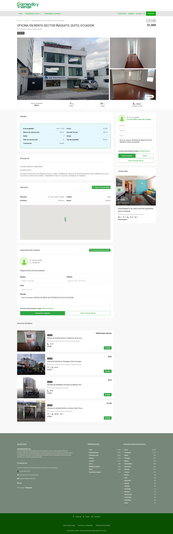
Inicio (20, 13)
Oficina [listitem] (91, 458)
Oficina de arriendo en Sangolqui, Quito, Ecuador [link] (64, 361)
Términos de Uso (47, 308)
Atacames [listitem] (127, 466)
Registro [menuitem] (131, 13)
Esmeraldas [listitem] (128, 464)
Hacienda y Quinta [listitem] (95, 472)
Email (22, 285)
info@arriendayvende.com (27, 478)
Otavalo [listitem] (126, 469)
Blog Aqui (29, 487)
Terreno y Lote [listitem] (93, 455)
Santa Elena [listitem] (128, 494)
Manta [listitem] (126, 461)
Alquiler (21, 33)
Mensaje (23, 294)
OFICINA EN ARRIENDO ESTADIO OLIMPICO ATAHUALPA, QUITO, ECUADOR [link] (73, 385)
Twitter (87, 516)
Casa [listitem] (90, 450)
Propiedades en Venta (32, 13)
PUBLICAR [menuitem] (151, 13)
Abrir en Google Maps (102, 187)
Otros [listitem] (91, 469)
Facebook (78, 516)
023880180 (36, 263)
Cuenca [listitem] (126, 472)
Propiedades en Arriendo (52, 13)
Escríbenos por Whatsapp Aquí (29, 475)
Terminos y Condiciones (85, 525)
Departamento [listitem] (93, 452)
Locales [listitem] (91, 461)
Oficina (27, 20)
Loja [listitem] (125, 477)
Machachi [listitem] (127, 480)
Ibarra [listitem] (126, 455)
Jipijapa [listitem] (127, 486)
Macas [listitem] (126, 475)
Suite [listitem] (90, 464)
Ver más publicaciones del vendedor (99, 250)
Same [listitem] (126, 503)
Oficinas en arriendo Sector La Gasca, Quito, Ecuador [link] (65, 408)
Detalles (107, 348)
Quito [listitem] (126, 450)
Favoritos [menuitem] (140, 13)
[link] (31, 341)
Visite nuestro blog (69, 525)
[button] (147, 20)
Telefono (69, 277)
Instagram (97, 516)
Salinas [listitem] (126, 483)
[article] (136, 199)
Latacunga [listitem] (127, 497)
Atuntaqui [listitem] (127, 489)
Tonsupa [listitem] (127, 458)
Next (152, 190)
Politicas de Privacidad (103, 525)
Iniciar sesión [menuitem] (122, 13)
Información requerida (42, 313)
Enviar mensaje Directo (88, 313)
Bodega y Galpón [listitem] (94, 466)
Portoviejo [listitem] (127, 500)
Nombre (23, 277)
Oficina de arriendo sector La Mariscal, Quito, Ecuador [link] (66, 338)
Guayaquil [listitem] (127, 452)
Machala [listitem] (127, 491)
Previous (119, 190)
